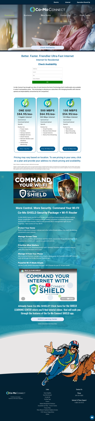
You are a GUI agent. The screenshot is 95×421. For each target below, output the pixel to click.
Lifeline (47, 414)
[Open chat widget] (92, 417)
